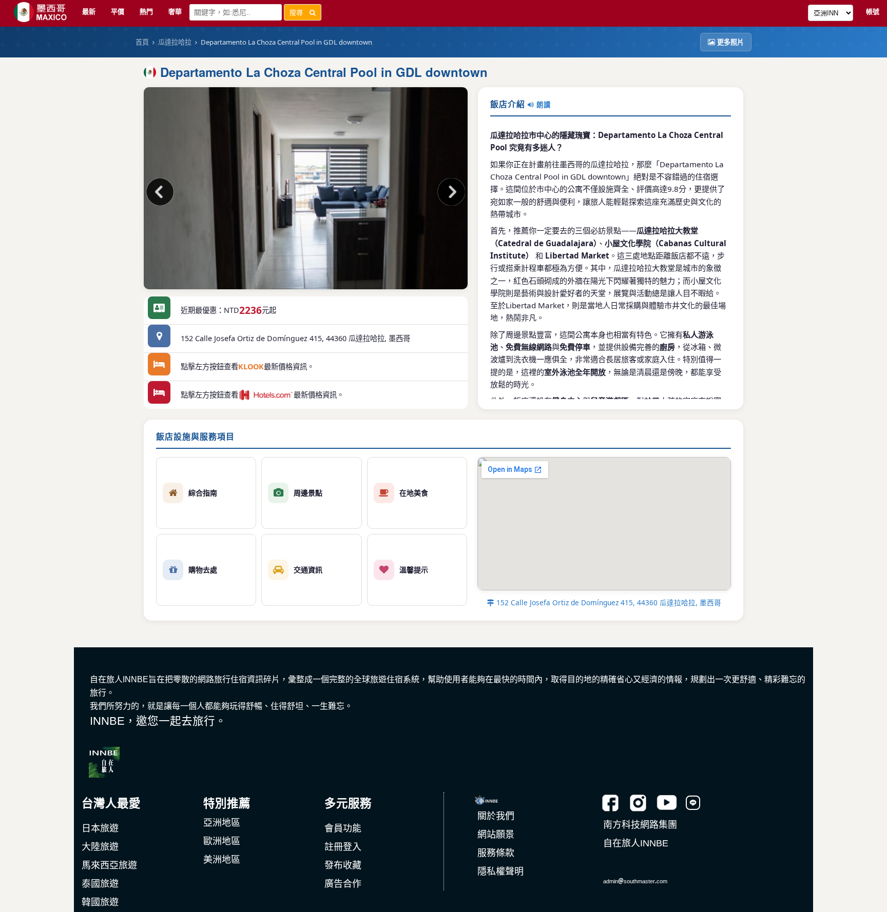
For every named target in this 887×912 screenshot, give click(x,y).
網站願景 (495, 834)
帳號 (872, 11)
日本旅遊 (100, 828)
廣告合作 (342, 884)
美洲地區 (221, 860)
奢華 (175, 11)
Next (449, 193)
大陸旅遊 (100, 847)
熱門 (146, 11)
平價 (117, 11)
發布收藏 (342, 865)
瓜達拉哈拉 (174, 42)
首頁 (142, 42)
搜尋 (300, 12)
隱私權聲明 (500, 871)
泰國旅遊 (100, 884)
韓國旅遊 (100, 902)
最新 (88, 11)
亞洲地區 (221, 823)
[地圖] (159, 338)
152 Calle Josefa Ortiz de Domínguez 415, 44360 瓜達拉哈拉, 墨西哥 (607, 602)
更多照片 (730, 42)
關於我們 (495, 816)
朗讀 (542, 104)
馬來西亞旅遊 (109, 865)
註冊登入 (342, 847)
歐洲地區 (221, 841)
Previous (161, 193)
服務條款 (495, 853)
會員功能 (342, 828)
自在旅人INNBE (635, 843)
